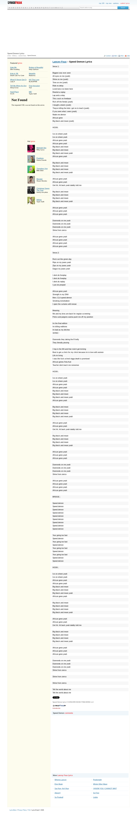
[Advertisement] (68, 26)
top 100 (101, 3)
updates (116, 3)
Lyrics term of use (56, 708)
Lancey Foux (60, 61)
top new (109, 3)
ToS (29, 810)
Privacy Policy (22, 810)
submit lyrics (125, 3)
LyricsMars (13, 810)
